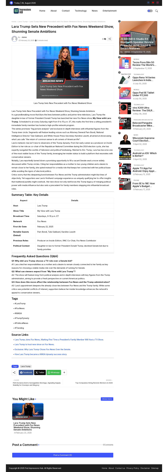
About (54, 10)
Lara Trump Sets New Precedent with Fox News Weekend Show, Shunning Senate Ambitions (27, 426)
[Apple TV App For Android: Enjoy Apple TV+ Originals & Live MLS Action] (125, 169)
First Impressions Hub (34, 468)
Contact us (120, 468)
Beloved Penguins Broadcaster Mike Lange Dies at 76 (142, 124)
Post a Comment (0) (62, 455)
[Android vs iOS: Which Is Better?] (125, 154)
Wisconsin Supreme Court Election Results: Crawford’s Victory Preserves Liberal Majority (143, 139)
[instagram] (157, 2)
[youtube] (153, 2)
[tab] (42, 11)
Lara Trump (23, 21)
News (95, 10)
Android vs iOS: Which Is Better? (145, 154)
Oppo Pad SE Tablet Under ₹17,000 (143, 94)
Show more (107, 399)
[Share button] (64, 372)
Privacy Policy (132, 468)
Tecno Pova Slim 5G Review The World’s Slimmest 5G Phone (143, 63)
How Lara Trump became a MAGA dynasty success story (40, 354)
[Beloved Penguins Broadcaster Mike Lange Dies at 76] (125, 123)
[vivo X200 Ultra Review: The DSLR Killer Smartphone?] (125, 108)
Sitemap (155, 468)
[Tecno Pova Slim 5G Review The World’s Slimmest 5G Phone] (125, 63)
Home (42, 10)
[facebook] (148, 2)
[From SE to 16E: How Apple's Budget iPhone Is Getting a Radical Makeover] (125, 184)
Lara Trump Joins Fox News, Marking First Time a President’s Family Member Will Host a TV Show (59, 339)
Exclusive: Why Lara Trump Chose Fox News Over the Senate (42, 349)
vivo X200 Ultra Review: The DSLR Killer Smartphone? (143, 109)
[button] (150, 11)
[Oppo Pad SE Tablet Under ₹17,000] (125, 93)
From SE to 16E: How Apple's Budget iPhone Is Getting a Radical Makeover (144, 185)
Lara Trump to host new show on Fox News (34, 344)
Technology (81, 10)
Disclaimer (145, 468)
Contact (66, 10)
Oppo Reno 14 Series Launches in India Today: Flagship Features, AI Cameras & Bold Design (144, 79)
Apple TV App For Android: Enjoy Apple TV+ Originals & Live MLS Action (144, 169)
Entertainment (110, 10)
